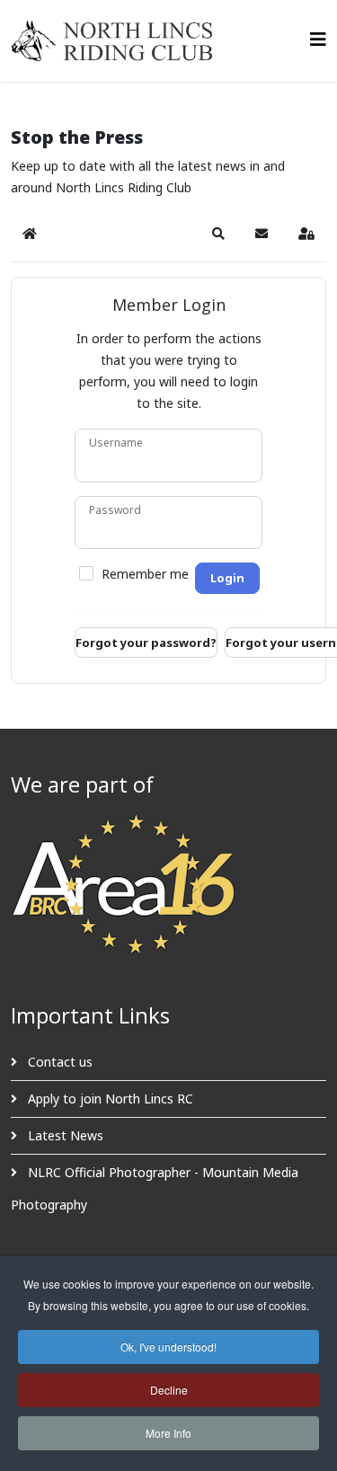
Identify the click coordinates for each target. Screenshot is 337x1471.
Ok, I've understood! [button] (168, 1346)
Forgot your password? (146, 642)
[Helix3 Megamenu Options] (318, 39)
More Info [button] (168, 1432)
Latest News (63, 1135)
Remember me (145, 574)
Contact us (58, 1061)
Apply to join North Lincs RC (108, 1098)
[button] (218, 234)
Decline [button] (169, 1389)
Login (227, 578)
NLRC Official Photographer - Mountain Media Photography (154, 1188)
